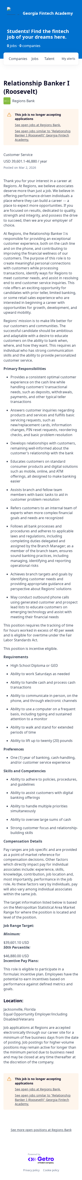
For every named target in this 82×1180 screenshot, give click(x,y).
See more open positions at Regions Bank (41, 1130)
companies (18, 58)
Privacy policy (31, 1170)
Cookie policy (51, 1170)
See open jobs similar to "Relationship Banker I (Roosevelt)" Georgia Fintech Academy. (43, 135)
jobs (34, 58)
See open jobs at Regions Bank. (38, 125)
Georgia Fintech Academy (48, 13)
